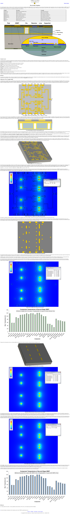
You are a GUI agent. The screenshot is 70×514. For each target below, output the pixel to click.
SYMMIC (32, 511)
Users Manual (35, 511)
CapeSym (28, 511)
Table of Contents (40, 511)
